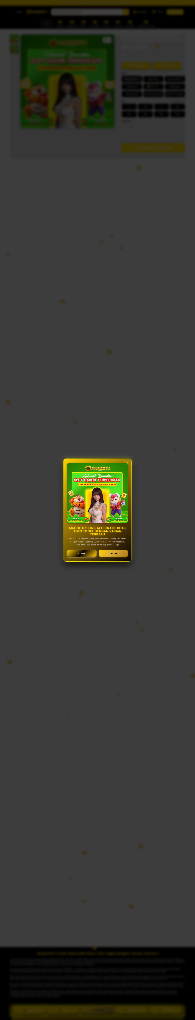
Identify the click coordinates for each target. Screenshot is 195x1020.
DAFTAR (113, 553)
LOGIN (81, 553)
